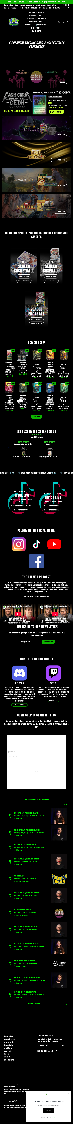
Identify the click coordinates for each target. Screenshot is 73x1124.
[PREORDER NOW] (36, 154)
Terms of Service (9, 1042)
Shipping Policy (8, 1045)
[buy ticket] (36, 76)
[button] (9, 447)
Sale (16, 5)
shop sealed (24, 281)
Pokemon (32, 16)
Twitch (21, 8)
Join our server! (19, 705)
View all (36, 417)
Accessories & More (36, 22)
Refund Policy (8, 1048)
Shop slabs (36, 319)
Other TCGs (31, 19)
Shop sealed (51, 281)
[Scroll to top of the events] (66, 1004)
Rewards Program (9, 1039)
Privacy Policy (8, 1051)
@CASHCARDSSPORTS (53, 506)
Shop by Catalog (9, 5)
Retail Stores (36, 28)
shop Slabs (24, 276)
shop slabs (51, 276)
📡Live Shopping (41, 25)
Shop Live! (14, 8)
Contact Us (56, 8)
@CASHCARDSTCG (21, 510)
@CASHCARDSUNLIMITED (21, 506)
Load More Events (34, 1004)
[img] (37, 435)
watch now (53, 700)
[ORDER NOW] (36, 128)
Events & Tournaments (27, 5)
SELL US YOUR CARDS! (31, 8)
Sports (40, 16)
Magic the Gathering (36, 13)
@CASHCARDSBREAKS (53, 510)
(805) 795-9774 (9, 1060)
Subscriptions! (51, 5)
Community (29, 25)
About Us (6, 8)
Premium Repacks (36, 31)
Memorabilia (42, 19)
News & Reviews (41, 5)
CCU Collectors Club (45, 8)
